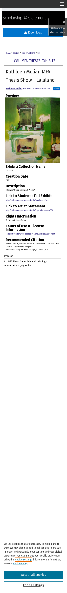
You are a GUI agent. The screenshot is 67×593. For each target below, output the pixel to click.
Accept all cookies (33, 575)
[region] (33, 565)
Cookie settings (23, 559)
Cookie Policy (20, 563)
